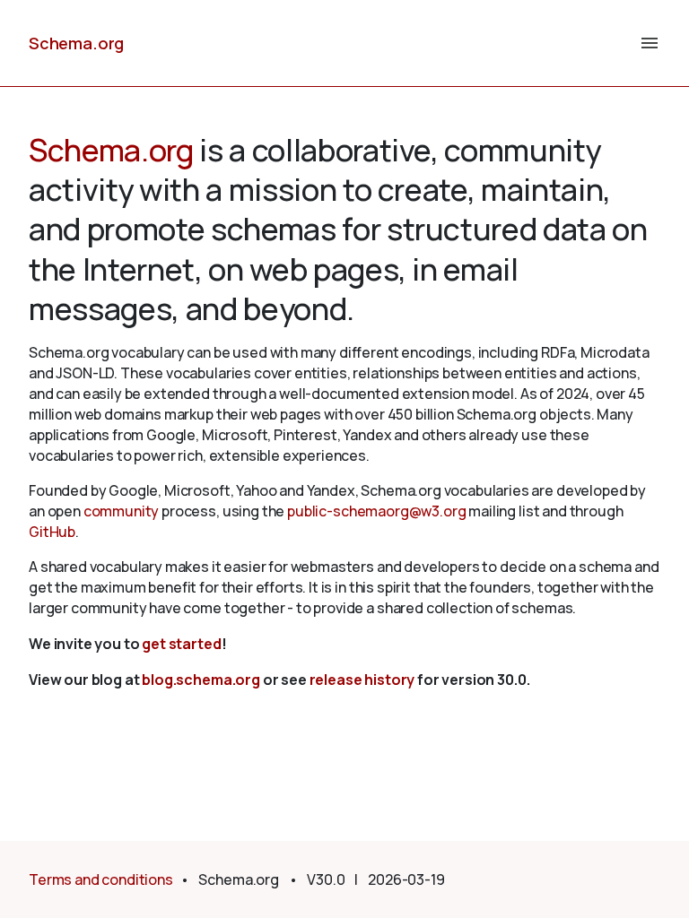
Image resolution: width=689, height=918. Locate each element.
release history (362, 679)
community (121, 511)
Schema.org (76, 43)
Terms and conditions (101, 879)
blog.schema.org (201, 679)
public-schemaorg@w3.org (376, 511)
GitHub (52, 531)
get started (181, 644)
